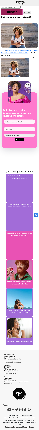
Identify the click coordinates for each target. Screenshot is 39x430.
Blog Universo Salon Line (12, 359)
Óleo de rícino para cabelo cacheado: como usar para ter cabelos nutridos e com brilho (19, 340)
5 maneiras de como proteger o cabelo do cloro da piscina (19, 311)
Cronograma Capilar (11, 371)
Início (3, 50)
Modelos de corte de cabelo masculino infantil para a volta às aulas (19, 205)
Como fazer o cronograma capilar (16, 382)
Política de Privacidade (13, 427)
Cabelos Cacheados (13, 50)
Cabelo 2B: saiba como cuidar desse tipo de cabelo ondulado (19, 234)
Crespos (7, 379)
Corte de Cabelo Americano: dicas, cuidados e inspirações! (19, 177)
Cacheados (8, 378)
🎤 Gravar (27, 12)
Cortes (6, 367)
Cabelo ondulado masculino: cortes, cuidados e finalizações (19, 283)
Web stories (8, 384)
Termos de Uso (28, 427)
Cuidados (7, 365)
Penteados (8, 368)
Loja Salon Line (9, 358)
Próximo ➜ (19, 140)
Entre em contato (10, 356)
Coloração (7, 366)
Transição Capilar (10, 369)
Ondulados (7, 377)
